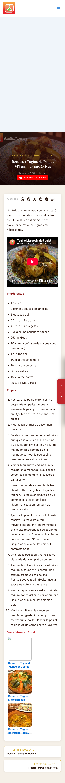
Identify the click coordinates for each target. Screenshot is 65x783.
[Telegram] (46, 199)
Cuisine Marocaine (26, 155)
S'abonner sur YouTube (35, 177)
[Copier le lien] (52, 199)
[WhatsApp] (22, 199)
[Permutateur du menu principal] (58, 8)
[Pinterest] (40, 199)
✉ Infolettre (61, 391)
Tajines (47, 155)
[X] (34, 199)
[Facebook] (28, 199)
